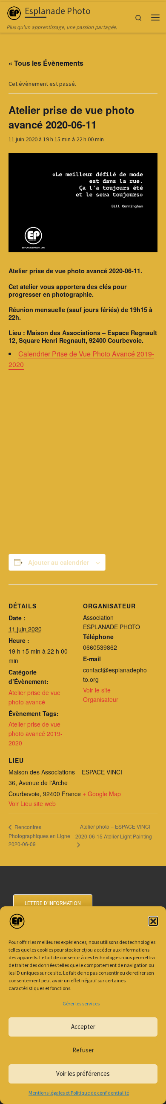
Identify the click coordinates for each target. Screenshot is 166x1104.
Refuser (83, 1050)
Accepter (83, 1026)
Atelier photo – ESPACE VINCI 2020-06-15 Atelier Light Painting (113, 831)
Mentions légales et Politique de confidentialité (79, 1092)
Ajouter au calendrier (58, 562)
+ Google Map (102, 793)
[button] (153, 921)
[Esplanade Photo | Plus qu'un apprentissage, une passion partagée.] (14, 12)
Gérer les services (81, 1003)
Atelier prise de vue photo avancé (34, 697)
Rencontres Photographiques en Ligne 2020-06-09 (39, 835)
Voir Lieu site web (32, 803)
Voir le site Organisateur (100, 695)
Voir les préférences (83, 1073)
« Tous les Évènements (46, 63)
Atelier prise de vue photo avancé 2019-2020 (36, 733)
